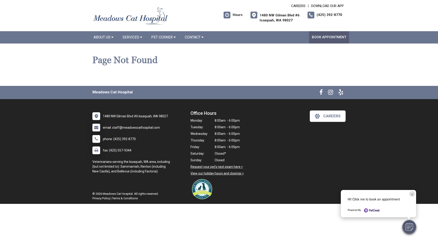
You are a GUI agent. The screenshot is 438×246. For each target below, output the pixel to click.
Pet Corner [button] (162, 37)
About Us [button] (102, 37)
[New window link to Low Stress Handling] (203, 189)
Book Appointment (329, 37)
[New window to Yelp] (341, 93)
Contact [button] (193, 37)
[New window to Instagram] (330, 93)
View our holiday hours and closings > (217, 173)
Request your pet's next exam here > (216, 167)
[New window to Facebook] (321, 93)
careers (332, 116)
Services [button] (131, 37)
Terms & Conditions (125, 198)
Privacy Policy (101, 198)
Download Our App (327, 6)
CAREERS (298, 6)
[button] (409, 227)
